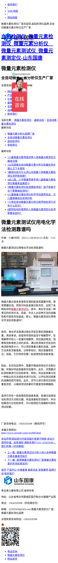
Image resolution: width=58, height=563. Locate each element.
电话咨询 (12, 551)
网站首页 (12, 559)
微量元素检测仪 (23, 120)
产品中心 (12, 470)
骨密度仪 (12, 145)
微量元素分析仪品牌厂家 (21, 133)
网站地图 (12, 17)
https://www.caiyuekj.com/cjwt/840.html (21, 432)
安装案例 (43, 470)
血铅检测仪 (13, 141)
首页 (3, 470)
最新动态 (39, 120)
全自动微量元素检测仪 (19, 137)
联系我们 (12, 4)
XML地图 (12, 11)
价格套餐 (22, 470)
